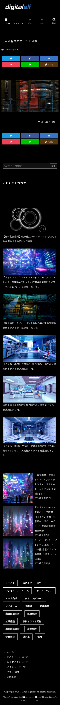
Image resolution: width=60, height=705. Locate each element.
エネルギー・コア (32, 583)
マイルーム (11, 606)
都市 (40, 636)
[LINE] (30, 64)
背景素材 (10, 636)
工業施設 (10, 621)
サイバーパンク (45, 590)
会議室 (28, 606)
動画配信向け (13, 613)
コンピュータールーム (17, 590)
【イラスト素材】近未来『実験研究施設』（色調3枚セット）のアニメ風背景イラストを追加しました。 (29, 450)
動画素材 (44, 606)
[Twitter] (11, 58)
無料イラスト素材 (32, 621)
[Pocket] (11, 64)
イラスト (10, 583)
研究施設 (32, 629)
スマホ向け (11, 598)
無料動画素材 (13, 629)
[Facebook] (30, 58)
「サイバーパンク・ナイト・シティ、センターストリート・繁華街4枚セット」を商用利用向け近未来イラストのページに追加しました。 (29, 282)
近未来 (26, 636)
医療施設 (32, 613)
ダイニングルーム (34, 598)
